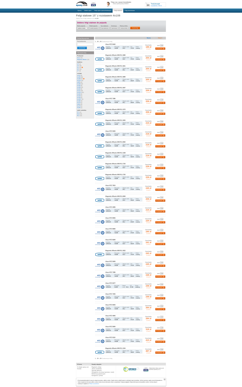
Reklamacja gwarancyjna (98, 374)
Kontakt (79, 368)
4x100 (78, 77)
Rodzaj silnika (124, 26)
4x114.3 (79, 80)
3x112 (78, 75)
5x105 (78, 85)
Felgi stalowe (87, 18)
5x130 (78, 97)
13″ (78, 64)
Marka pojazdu (81, 26)
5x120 (78, 95)
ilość (158, 45)
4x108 (78, 78)
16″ (78, 69)
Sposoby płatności (97, 370)
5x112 (78, 90)
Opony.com (79, 18)
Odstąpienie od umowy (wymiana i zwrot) (103, 372)
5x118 (78, 94)
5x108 (78, 87)
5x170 (78, 102)
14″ (78, 65)
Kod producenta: (81, 41)
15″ (78, 67)
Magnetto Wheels (82, 59)
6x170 (78, 106)
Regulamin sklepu (96, 367)
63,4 (78, 114)
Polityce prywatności (94, 383)
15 (93, 18)
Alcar (78, 58)
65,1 (78, 115)
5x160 (78, 101)
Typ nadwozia (104, 26)
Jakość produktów (97, 368)
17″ (78, 71)
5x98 (78, 104)
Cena (159, 38)
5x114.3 (79, 92)
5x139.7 (79, 99)
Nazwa (149, 38)
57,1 (78, 112)
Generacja (114, 26)
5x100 (78, 84)
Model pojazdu (93, 26)
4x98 (78, 82)
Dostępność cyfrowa (97, 375)
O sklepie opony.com (83, 367)
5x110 (78, 89)
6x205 (78, 107)
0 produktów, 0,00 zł (156, 5)
